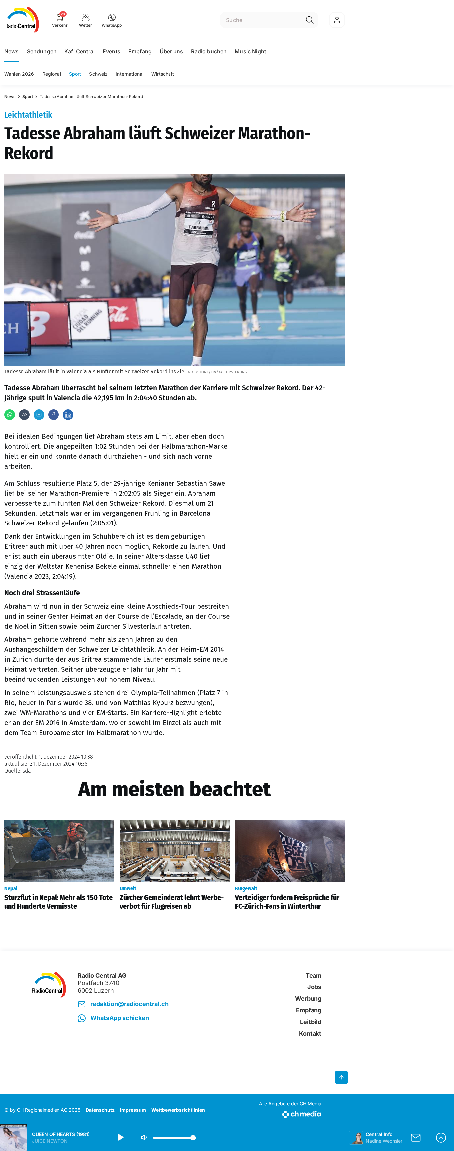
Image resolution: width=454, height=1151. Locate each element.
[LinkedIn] (68, 414)
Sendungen (42, 51)
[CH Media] (290, 1113)
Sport (75, 74)
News (11, 51)
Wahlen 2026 (19, 74)
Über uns (171, 51)
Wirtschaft (162, 74)
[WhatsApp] (9, 414)
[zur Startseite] (22, 20)
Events (111, 51)
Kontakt (310, 1033)
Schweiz (98, 74)
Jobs (314, 986)
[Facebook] (53, 414)
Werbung (308, 998)
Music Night (250, 51)
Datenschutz (100, 1110)
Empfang (140, 51)
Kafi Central (79, 51)
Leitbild (310, 1021)
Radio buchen (209, 51)
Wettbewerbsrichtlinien (178, 1110)
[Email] (39, 414)
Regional (51, 74)
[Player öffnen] (441, 1138)
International (129, 74)
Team (313, 975)
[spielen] (120, 1137)
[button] (112, 20)
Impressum (133, 1110)
